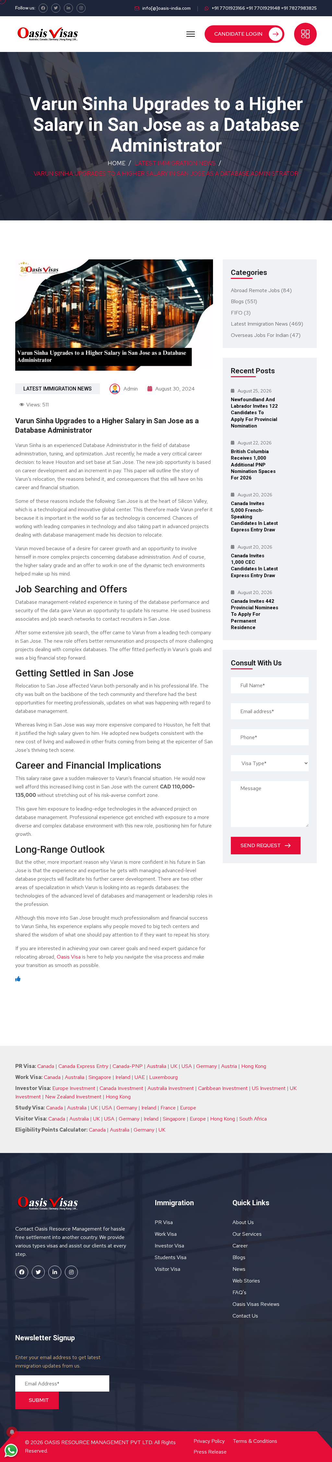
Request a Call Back (166, 156)
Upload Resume (109, 139)
